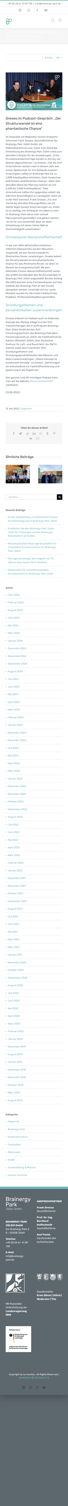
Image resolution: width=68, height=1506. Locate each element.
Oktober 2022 (16, 801)
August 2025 (15, 610)
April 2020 (14, 1016)
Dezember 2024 (17, 648)
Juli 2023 (13, 748)
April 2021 (13, 939)
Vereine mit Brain (17, 1175)
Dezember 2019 (17, 1046)
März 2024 (14, 709)
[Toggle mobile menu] (60, 20)
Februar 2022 (16, 862)
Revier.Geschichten (41, 381)
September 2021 (17, 901)
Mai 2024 (13, 694)
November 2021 (17, 885)
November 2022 (17, 794)
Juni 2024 (14, 686)
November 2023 (17, 740)
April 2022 (14, 847)
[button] (8, 474)
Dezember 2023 (17, 732)
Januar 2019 (15, 1061)
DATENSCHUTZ (41, 1377)
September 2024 (17, 663)
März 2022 (14, 855)
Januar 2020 (15, 1039)
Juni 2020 (14, 1000)
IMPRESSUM (25, 1377)
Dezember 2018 (17, 1069)
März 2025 (14, 633)
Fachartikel (14, 1144)
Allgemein (26, 408)
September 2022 (17, 809)
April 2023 (14, 763)
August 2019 (15, 1054)
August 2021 (15, 908)
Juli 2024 (13, 679)
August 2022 (15, 816)
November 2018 (17, 1077)
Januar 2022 (15, 870)
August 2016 (15, 1100)
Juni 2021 (13, 924)
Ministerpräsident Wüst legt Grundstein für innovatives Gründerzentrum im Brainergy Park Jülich (32, 547)
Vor (58, 57)
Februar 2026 (16, 602)
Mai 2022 (13, 839)
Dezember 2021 (17, 878)
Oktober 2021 (15, 893)
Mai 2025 (13, 625)
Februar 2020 (16, 1031)
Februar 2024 (16, 717)
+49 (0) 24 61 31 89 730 (19, 3)
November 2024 (17, 656)
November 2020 (17, 962)
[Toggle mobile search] (53, 20)
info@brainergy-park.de (48, 3)
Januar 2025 (15, 640)
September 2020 (17, 977)
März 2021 (14, 947)
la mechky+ (29, 1374)
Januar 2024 (15, 725)
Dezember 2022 (17, 786)
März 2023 (14, 770)
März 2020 (14, 1023)
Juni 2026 (14, 594)
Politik (11, 1159)
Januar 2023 (15, 778)
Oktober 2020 (16, 970)
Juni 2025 (14, 617)
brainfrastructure (18, 1136)
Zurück (49, 57)
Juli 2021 (13, 916)
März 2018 (14, 1092)
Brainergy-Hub (16, 1129)
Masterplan (14, 1152)
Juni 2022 (14, 832)
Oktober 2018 (15, 1085)
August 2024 (15, 671)
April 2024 (14, 702)
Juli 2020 (13, 993)
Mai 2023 (13, 755)
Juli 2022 (13, 824)
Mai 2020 (13, 1008)
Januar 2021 (15, 954)
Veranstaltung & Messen (22, 1167)
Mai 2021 (13, 931)
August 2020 (15, 985)
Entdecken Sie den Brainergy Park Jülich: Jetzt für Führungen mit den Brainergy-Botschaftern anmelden (31, 532)
